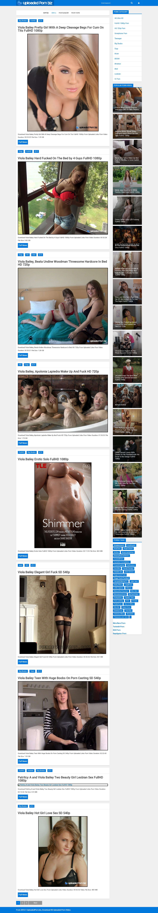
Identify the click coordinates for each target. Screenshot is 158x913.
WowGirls (130, 614)
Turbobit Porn (118, 627)
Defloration (131, 565)
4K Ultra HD (119, 18)
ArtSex (116, 552)
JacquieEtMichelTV (120, 581)
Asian (117, 54)
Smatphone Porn (121, 33)
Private (134, 601)
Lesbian (118, 74)
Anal (116, 69)
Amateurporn (119, 545)
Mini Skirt (134, 591)
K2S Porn (116, 630)
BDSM (117, 59)
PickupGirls (118, 597)
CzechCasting (119, 565)
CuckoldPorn (118, 559)
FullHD (33, 21)
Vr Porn (117, 79)
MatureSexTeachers (121, 591)
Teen (32, 671)
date (53, 13)
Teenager (118, 38)
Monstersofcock (120, 594)
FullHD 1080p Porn (122, 23)
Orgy (20, 151)
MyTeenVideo (133, 594)
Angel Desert (128, 549)
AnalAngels (131, 545)
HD (27, 255)
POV (127, 601)
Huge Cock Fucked (121, 578)
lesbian (30, 771)
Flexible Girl (118, 572)
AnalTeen (117, 549)
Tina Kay (128, 611)
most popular (64, 13)
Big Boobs (23, 21)
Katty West (118, 585)
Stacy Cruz (126, 607)
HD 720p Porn (120, 28)
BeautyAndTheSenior (121, 555)
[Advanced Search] (132, 3)
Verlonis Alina (119, 614)
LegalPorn (128, 585)
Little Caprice (118, 588)
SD (27, 565)
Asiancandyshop (128, 552)
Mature (128, 588)
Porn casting (118, 601)
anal (33, 255)
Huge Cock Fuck (120, 575)
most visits (75, 13)
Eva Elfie (117, 568)
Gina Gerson (129, 572)
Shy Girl (116, 607)
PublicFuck (118, 604)
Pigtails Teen (129, 597)
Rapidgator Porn (119, 633)
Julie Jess (134, 581)
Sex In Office (129, 604)
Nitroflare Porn (119, 623)
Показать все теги (121, 617)
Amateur (118, 64)
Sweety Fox (118, 611)
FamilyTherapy (128, 568)
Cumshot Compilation (122, 562)
